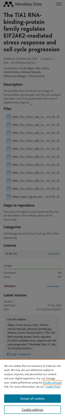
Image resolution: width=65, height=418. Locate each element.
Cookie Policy (53, 387)
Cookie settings (52, 383)
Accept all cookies (32, 398)
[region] (32, 388)
